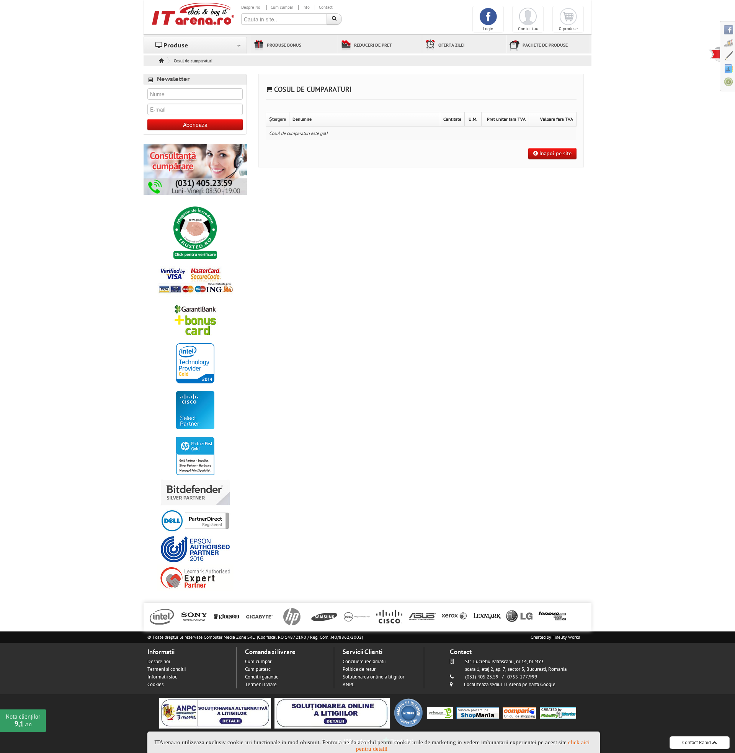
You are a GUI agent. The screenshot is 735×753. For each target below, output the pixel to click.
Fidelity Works (566, 637)
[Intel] (161, 616)
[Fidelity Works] (558, 713)
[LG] (519, 616)
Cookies (155, 685)
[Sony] (194, 616)
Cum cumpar (282, 7)
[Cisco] (389, 616)
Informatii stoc (162, 677)
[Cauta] (334, 19)
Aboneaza (195, 124)
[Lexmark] (487, 616)
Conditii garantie (262, 677)
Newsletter (173, 79)
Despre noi (158, 662)
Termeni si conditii (166, 669)
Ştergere (277, 119)
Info (306, 7)
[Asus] (422, 616)
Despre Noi (251, 7)
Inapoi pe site (555, 153)
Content (714, 54)
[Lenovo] (552, 616)
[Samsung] (324, 616)
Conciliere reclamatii (364, 662)
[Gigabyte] (259, 616)
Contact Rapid (697, 743)
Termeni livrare (261, 685)
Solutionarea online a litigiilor (373, 677)
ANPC (348, 685)
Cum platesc (258, 669)
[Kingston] (226, 616)
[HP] (292, 616)
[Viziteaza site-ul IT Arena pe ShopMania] (477, 713)
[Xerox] (454, 616)
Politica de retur (359, 669)
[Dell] (357, 616)
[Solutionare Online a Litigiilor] (332, 713)
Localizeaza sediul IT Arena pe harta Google (509, 685)
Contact (326, 7)
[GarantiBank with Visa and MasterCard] (195, 319)
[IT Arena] (193, 13)
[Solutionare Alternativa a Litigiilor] (215, 713)
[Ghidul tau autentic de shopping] (519, 713)
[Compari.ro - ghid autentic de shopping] (408, 713)
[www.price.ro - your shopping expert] (440, 713)
